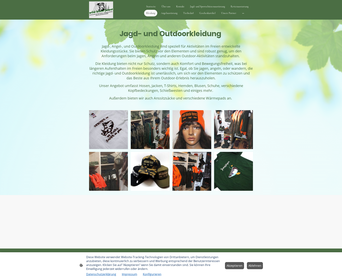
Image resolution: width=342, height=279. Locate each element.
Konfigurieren (152, 274)
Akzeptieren (234, 266)
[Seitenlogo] (101, 9)
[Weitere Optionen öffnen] (243, 13)
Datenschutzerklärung (101, 274)
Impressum (129, 274)
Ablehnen (254, 266)
